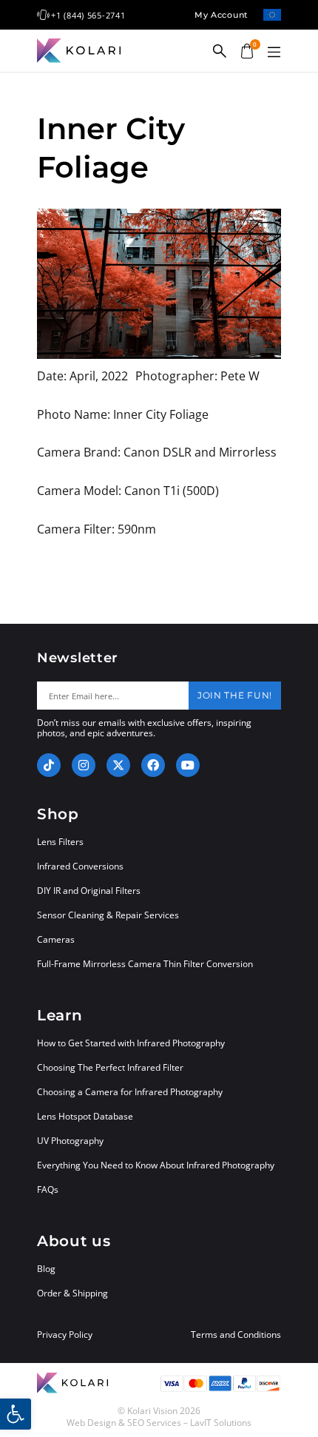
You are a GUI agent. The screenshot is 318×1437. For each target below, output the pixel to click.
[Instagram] (83, 765)
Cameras (56, 939)
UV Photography (70, 1140)
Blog (46, 1268)
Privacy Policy (64, 1335)
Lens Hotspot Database (85, 1116)
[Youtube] (188, 765)
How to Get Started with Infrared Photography (131, 1043)
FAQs (47, 1189)
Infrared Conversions (80, 866)
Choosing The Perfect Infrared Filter (110, 1067)
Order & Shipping (72, 1293)
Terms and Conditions (236, 1335)
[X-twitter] (118, 765)
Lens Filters (60, 841)
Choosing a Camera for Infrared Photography (130, 1092)
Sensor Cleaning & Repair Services (108, 915)
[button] (273, 52)
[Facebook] (153, 765)
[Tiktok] (49, 765)
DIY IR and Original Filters (89, 890)
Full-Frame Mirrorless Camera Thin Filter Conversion (145, 964)
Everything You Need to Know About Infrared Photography (155, 1165)
